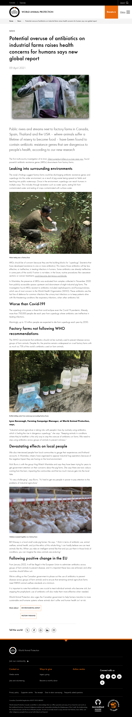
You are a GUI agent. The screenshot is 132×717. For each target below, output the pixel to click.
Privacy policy (14, 692)
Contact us (14, 669)
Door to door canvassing (53, 692)
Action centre (79, 669)
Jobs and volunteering (16, 681)
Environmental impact (31, 608)
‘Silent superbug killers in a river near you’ (65, 159)
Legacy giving (44, 674)
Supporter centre (27, 692)
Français (23, 3)
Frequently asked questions (73, 692)
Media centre (14, 674)
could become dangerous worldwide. (51, 276)
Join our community (17, 661)
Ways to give (46, 669)
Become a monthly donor (49, 681)
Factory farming (28, 616)
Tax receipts (39, 692)
